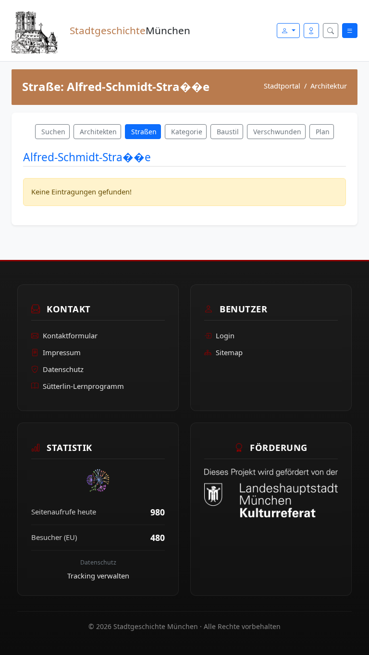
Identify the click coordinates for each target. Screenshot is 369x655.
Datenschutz (63, 369)
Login (225, 335)
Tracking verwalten (98, 575)
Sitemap (229, 352)
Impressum (62, 352)
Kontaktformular (70, 335)
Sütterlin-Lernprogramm (83, 386)
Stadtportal (282, 85)
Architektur (328, 85)
